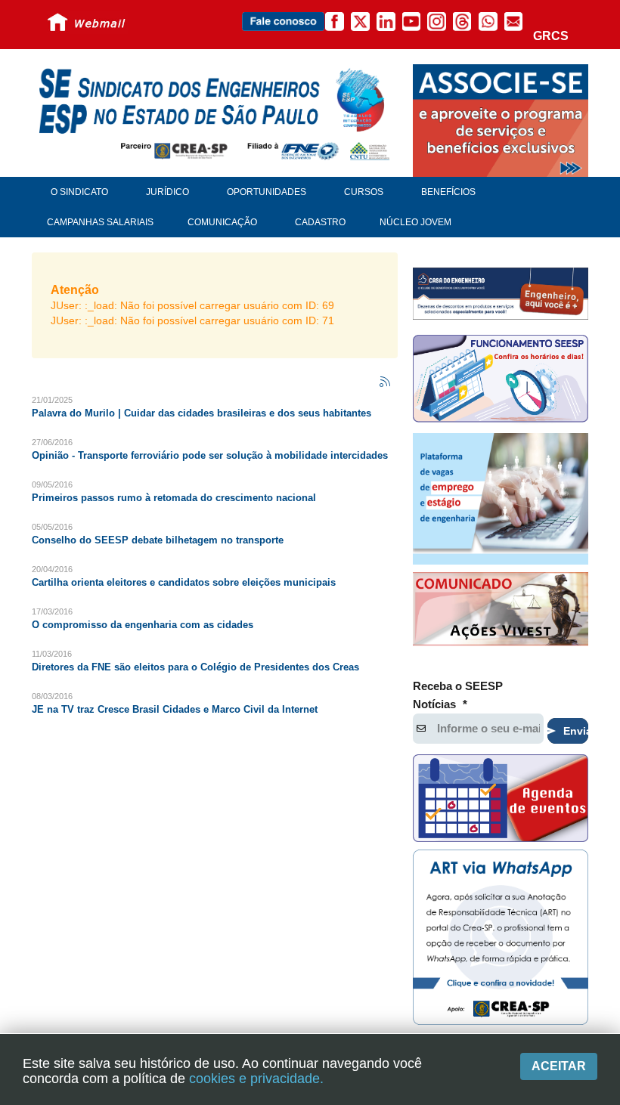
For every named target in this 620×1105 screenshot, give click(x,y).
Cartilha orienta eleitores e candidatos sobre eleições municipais (184, 582)
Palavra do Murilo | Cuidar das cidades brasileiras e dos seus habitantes (201, 413)
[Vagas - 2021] (500, 499)
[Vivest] (500, 610)
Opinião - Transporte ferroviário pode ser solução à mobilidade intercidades (210, 455)
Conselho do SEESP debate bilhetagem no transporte (158, 540)
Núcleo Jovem (415, 222)
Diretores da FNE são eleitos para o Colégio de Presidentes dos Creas (195, 667)
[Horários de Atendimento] (500, 380)
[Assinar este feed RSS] (386, 382)
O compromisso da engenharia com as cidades (142, 624)
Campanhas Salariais (100, 222)
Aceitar (559, 1066)
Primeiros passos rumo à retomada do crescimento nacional (174, 497)
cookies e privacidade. (256, 1078)
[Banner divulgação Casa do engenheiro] (500, 293)
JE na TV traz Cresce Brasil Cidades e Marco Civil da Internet (175, 709)
